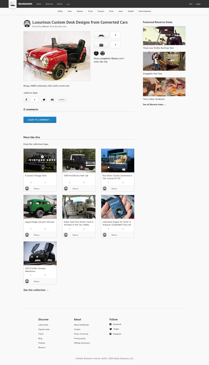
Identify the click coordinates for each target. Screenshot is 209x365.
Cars (35, 92)
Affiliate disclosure (82, 343)
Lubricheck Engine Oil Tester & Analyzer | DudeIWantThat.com (117, 223)
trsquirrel (105, 58)
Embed (62, 100)
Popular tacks (44, 329)
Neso (96, 58)
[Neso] (96, 54)
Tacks (38, 4)
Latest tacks (43, 325)
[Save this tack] (101, 44)
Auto (121, 11)
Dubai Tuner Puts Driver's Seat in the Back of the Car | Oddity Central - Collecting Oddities (78, 225)
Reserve (49, 4)
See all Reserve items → (154, 104)
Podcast (41, 343)
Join (191, 4)
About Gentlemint (81, 325)
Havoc (37, 188)
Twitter (116, 329)
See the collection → (36, 290)
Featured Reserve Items (157, 22)
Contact (77, 329)
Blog (40, 338)
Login (198, 4)
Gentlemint (21, 5)
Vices (111, 11)
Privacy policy (80, 338)
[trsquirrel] (102, 54)
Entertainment (145, 11)
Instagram (117, 334)
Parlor (60, 4)
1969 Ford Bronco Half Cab (76, 175)
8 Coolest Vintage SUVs (35, 175)
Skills (60, 11)
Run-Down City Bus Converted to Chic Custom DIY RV (117, 177)
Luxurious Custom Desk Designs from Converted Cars (80, 22)
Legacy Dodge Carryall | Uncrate (39, 222)
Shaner (115, 58)
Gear (70, 11)
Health (131, 11)
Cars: (46, 144)
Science (101, 11)
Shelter (80, 11)
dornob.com (60, 26)
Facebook (117, 324)
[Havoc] (27, 26)
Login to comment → (40, 120)
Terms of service (81, 334)
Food (90, 11)
